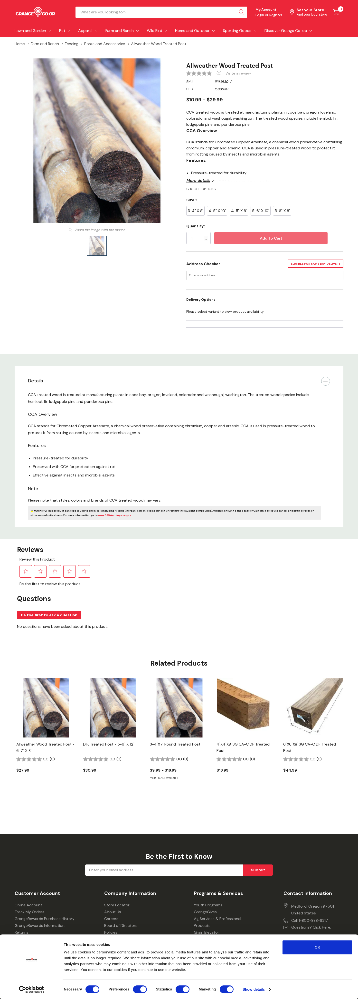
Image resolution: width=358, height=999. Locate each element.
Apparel (85, 30)
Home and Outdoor (192, 30)
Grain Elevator (206, 932)
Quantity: (195, 226)
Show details (254, 989)
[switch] (140, 989)
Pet (62, 30)
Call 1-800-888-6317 (309, 920)
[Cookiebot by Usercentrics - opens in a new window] (31, 989)
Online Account (28, 905)
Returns (21, 932)
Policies (110, 932)
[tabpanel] (46, 733)
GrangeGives (205, 911)
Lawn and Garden (30, 30)
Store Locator (117, 905)
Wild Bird (154, 30)
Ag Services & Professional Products (217, 922)
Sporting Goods (237, 30)
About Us (112, 911)
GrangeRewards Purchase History (45, 918)
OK (317, 947)
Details (35, 381)
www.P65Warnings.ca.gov (114, 515)
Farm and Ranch (119, 30)
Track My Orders (29, 911)
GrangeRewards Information (40, 925)
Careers (111, 918)
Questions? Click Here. (311, 927)
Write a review (238, 73)
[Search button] (241, 12)
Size (191, 200)
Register (275, 15)
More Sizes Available (164, 778)
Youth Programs (208, 905)
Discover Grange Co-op (285, 30)
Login (260, 15)
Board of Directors (120, 925)
